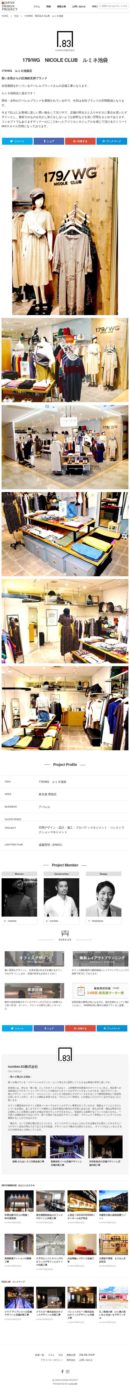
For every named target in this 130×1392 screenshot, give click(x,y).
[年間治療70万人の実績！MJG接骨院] (21, 1202)
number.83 (72, 1383)
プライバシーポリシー (52, 1359)
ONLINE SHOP (87, 1354)
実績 (48, 6)
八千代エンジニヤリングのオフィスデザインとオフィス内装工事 (49, 1261)
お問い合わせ (79, 6)
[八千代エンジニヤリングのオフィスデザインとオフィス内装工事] (52, 1245)
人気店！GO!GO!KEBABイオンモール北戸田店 (81, 1216)
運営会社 (71, 1359)
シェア (50, 141)
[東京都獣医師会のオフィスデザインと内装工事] (52, 1202)
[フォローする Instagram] (67, 1371)
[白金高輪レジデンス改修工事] (84, 1245)
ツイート (18, 141)
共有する (82, 141)
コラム (36, 6)
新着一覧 (39, 1354)
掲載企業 (61, 6)
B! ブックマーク (112, 141)
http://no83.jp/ (15, 1071)
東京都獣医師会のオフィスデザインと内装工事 (49, 1216)
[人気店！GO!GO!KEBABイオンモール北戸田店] (84, 1202)
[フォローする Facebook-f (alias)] (62, 1371)
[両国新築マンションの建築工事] (21, 1245)
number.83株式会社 (65, 50)
